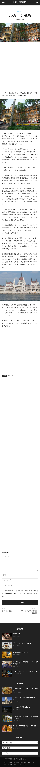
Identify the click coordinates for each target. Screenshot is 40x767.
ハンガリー (20, 11)
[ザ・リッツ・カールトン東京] (7, 645)
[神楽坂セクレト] (7, 636)
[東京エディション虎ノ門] (7, 655)
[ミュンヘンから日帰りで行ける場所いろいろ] (7, 700)
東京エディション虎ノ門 (20, 652)
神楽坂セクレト (18, 634)
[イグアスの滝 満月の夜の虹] (7, 709)
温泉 (13, 375)
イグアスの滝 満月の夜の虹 (21, 707)
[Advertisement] (20, 67)
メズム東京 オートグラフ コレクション (25, 671)
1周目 (9, 375)
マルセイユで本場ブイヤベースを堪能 (24, 726)
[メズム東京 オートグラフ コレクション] (7, 673)
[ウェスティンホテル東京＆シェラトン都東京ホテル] (7, 664)
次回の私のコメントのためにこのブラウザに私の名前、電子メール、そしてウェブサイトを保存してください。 (20, 593)
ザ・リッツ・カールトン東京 (22, 643)
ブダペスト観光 (7, 611)
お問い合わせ (22, 759)
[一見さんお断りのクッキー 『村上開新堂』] (7, 690)
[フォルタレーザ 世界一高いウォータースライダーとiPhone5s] (7, 718)
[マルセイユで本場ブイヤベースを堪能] (7, 728)
